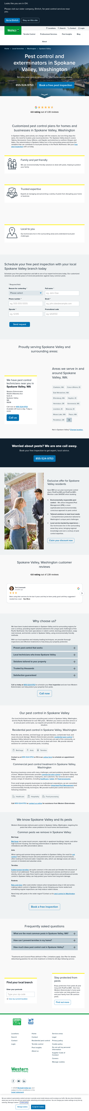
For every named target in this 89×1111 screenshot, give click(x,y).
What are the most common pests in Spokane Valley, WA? (40, 933)
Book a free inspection (44, 906)
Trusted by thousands (23, 668)
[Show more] (69, 420)
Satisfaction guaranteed (24, 675)
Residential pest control (41, 1041)
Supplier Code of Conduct (58, 1054)
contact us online (35, 803)
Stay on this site (30, 20)
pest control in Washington (64, 894)
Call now (44, 693)
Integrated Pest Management (62, 785)
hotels (51, 779)
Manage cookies (58, 1062)
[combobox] (21, 994)
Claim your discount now (61, 540)
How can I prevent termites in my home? (32, 940)
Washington (31, 49)
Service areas (57, 1034)
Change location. (76, 430)
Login (82, 28)
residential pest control (63, 737)
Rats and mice (16, 885)
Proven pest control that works (28, 648)
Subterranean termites (20, 870)
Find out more (62, 1002)
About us (35, 1051)
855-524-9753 (24, 85)
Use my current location (18, 999)
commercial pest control (51, 774)
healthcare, (44, 779)
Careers (55, 1058)
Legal (54, 1037)
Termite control (37, 1044)
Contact (73, 28)
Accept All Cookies (38, 1107)
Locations (52, 28)
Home (6, 49)
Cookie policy (57, 1044)
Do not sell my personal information (61, 1048)
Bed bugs (15, 841)
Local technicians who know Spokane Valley (34, 654)
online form (47, 757)
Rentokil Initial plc (24, 1088)
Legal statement (17, 1092)
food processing (64, 779)
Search (63, 28)
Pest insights (37, 1047)
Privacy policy (57, 1041)
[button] (44, 95)
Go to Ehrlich (12, 20)
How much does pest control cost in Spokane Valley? (38, 947)
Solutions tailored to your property (29, 661)
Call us (13, 417)
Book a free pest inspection (55, 85)
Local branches (18, 49)
